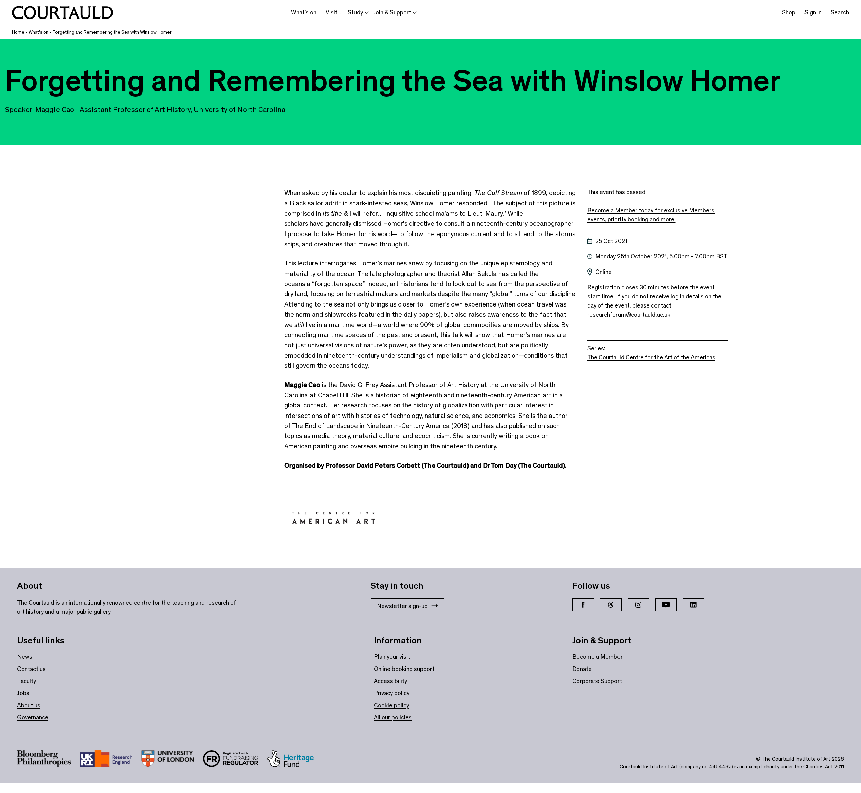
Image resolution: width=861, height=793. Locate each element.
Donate (582, 669)
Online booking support (404, 669)
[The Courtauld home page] (62, 13)
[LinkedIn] (693, 604)
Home (18, 32)
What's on (38, 32)
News (24, 656)
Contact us (31, 669)
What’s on (303, 12)
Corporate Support (597, 681)
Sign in (813, 12)
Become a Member (597, 656)
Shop (788, 12)
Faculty (26, 681)
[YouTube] (666, 604)
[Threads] (611, 604)
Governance (32, 717)
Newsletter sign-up (402, 606)
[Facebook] (583, 604)
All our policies (393, 717)
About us (28, 705)
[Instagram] (638, 604)
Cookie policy (391, 705)
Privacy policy (391, 693)
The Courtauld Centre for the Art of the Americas (651, 357)
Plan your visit (392, 656)
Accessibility (390, 681)
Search (840, 12)
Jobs (23, 693)
